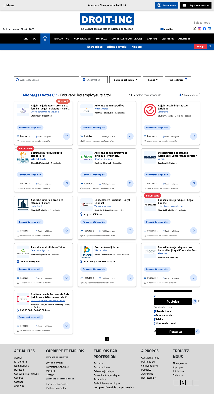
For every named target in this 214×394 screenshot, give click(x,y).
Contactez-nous (150, 358)
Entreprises (95, 46)
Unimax (161, 159)
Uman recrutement (103, 159)
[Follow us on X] (194, 28)
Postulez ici (25, 136)
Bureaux (101, 38)
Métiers (137, 46)
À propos (93, 5)
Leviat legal (36, 206)
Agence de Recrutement (148, 376)
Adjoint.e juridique (104, 371)
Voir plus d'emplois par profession (114, 387)
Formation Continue (57, 367)
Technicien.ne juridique (107, 383)
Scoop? (201, 46)
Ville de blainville (38, 159)
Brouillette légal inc (40, 250)
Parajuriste (100, 379)
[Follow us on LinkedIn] (209, 28)
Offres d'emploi (117, 46)
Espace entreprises (199, 5)
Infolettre (168, 29)
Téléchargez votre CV (39, 95)
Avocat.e (98, 363)
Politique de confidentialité (149, 364)
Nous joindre (107, 5)
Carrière (168, 38)
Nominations (82, 38)
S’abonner (178, 375)
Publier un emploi (56, 388)
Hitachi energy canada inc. (170, 206)
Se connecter (169, 5)
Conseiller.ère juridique (107, 375)
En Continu (61, 38)
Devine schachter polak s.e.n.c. (45, 111)
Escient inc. (163, 111)
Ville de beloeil (101, 250)
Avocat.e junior (102, 367)
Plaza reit (162, 253)
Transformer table (103, 206)
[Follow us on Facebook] (204, 28)
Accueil (18, 358)
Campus (152, 38)
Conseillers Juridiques (127, 38)
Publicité (121, 5)
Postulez (173, 301)
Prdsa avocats (101, 108)
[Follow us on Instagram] (199, 28)
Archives (184, 38)
